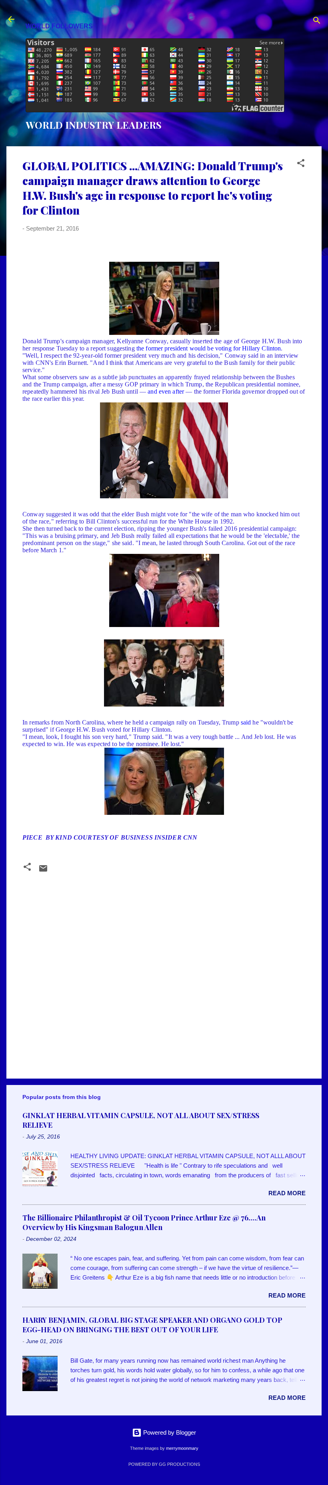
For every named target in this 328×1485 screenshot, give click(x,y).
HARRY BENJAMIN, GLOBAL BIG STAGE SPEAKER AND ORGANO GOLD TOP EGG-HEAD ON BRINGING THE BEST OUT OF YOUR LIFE (152, 1324)
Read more (287, 1193)
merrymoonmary (182, 1448)
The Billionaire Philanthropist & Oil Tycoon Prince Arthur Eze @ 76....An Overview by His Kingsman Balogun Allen (144, 1222)
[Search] (317, 22)
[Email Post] (43, 871)
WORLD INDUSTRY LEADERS (94, 124)
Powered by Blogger (169, 1432)
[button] (301, 164)
